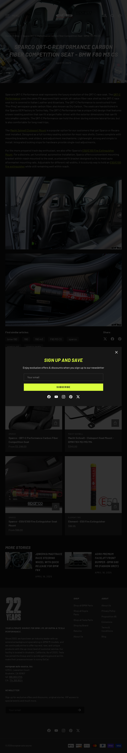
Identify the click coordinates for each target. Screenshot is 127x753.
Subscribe (63, 387)
